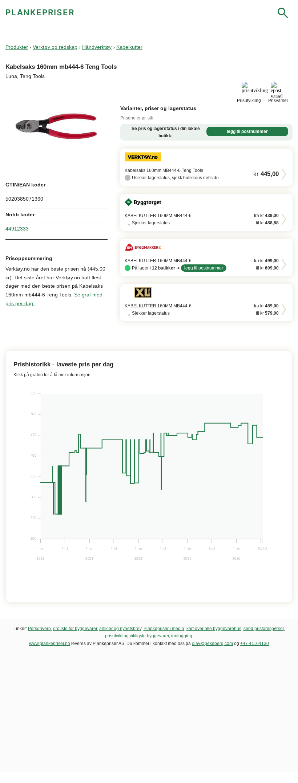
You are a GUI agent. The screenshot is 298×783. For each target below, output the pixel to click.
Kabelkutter (129, 47)
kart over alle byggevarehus (213, 628)
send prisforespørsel (263, 628)
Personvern (39, 628)
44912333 (17, 229)
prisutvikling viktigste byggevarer (137, 635)
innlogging (181, 635)
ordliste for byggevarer (75, 628)
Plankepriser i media (164, 628)
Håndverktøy (97, 47)
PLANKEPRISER (40, 12)
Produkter (16, 47)
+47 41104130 (254, 643)
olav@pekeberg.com (212, 643)
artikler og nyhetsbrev (120, 628)
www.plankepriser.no (49, 643)
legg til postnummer (247, 131)
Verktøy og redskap (55, 47)
